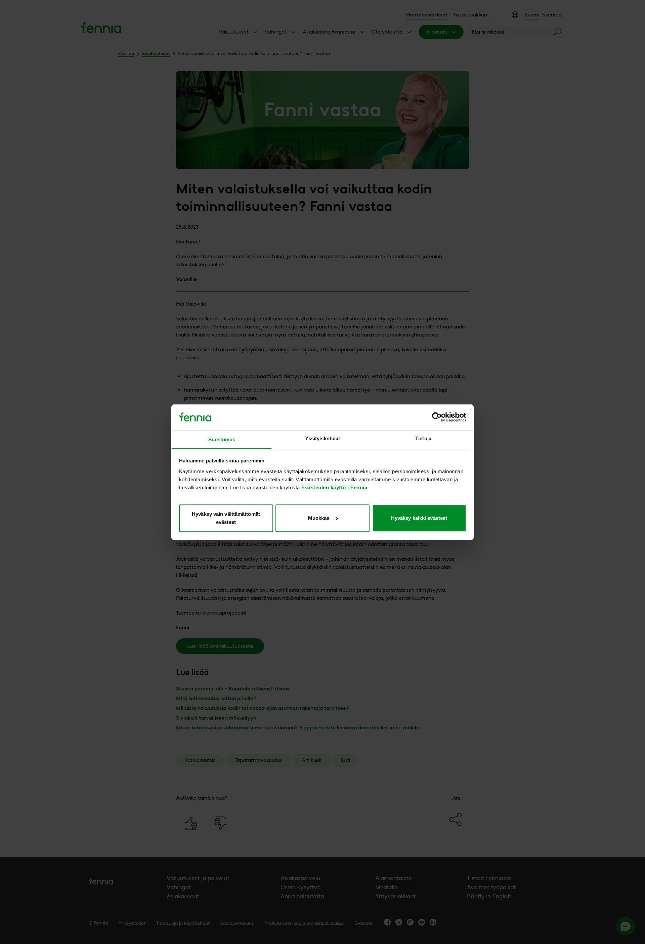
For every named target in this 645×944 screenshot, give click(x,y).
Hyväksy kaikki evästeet (419, 518)
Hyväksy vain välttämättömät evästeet (226, 518)
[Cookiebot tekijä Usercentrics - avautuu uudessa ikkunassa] (436, 417)
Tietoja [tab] (423, 438)
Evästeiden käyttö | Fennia (334, 487)
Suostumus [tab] (221, 439)
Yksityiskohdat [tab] (322, 438)
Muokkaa (319, 518)
